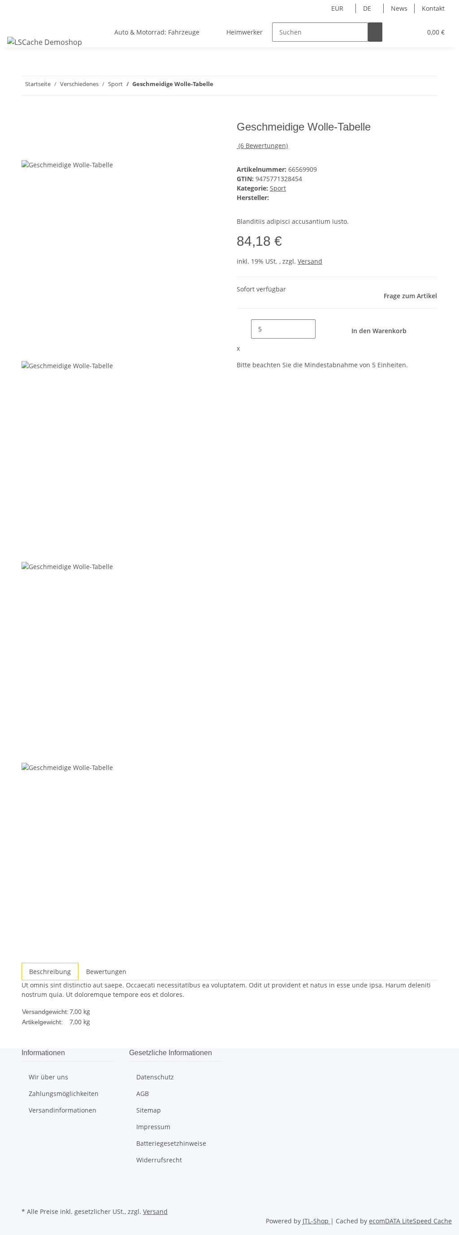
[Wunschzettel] (411, 32)
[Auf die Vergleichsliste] (29, 149)
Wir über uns (48, 1077)
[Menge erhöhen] (323, 329)
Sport (278, 188)
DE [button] (368, 8)
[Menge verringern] (244, 329)
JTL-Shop (316, 1221)
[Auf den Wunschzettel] (45, 149)
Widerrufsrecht (159, 1160)
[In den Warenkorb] (29, 116)
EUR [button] (338, 8)
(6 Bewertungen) (263, 145)
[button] (397, 32)
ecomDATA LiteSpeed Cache (410, 1221)
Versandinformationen (62, 1110)
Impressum (153, 1126)
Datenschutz (155, 1077)
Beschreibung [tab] (50, 971)
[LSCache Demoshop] (44, 42)
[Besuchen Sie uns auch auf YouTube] (29, 1195)
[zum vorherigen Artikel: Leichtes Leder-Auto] (220, 86)
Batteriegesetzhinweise (171, 1143)
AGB (142, 1093)
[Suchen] (375, 32)
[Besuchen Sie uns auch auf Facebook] (29, 1184)
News (399, 8)
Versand (310, 261)
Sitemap (148, 1110)
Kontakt (433, 8)
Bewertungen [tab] (106, 971)
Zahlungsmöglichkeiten (64, 1093)
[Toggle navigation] (18, 24)
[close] (29, 130)
